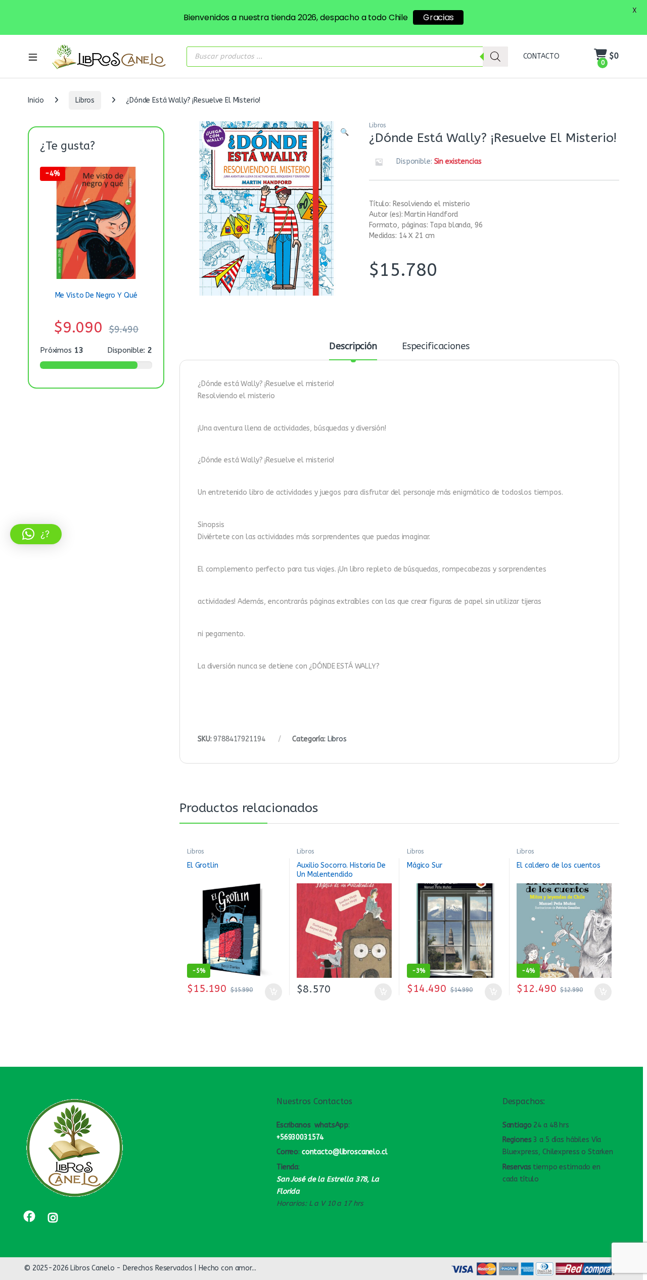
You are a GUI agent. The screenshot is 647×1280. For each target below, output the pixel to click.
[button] (344, 132)
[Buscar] (495, 56)
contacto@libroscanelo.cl (345, 1152)
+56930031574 (300, 1137)
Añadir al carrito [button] (271, 992)
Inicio (36, 100)
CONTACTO (541, 56)
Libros (85, 100)
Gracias (438, 17)
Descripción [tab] (353, 347)
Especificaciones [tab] (436, 347)
